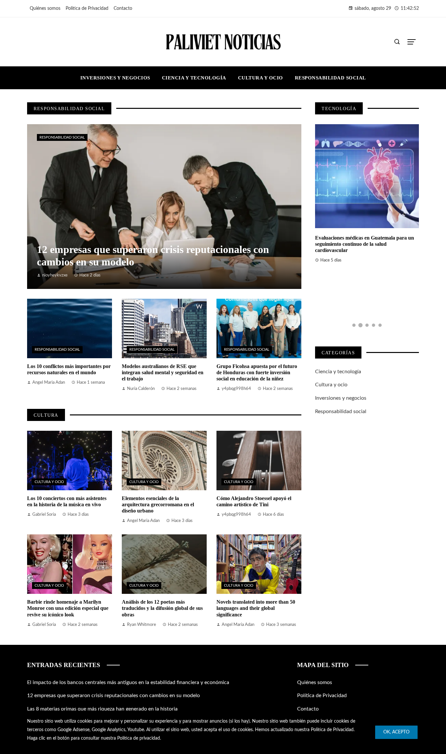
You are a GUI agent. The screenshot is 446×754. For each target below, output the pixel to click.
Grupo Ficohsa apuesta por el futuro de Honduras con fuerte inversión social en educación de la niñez (256, 372)
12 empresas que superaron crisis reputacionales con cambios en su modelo (113, 695)
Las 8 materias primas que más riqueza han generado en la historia (102, 709)
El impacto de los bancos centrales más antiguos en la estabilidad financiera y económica (128, 682)
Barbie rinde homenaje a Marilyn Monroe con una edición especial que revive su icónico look (67, 608)
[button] (354, 325)
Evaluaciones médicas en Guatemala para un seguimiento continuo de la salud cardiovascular (364, 244)
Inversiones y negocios (340, 398)
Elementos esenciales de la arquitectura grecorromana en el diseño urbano (158, 504)
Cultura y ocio (49, 482)
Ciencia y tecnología (338, 371)
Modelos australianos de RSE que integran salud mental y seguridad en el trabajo (162, 372)
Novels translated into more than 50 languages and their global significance (255, 608)
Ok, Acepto (396, 732)
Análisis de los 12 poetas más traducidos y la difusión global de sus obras (162, 608)
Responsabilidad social (62, 137)
